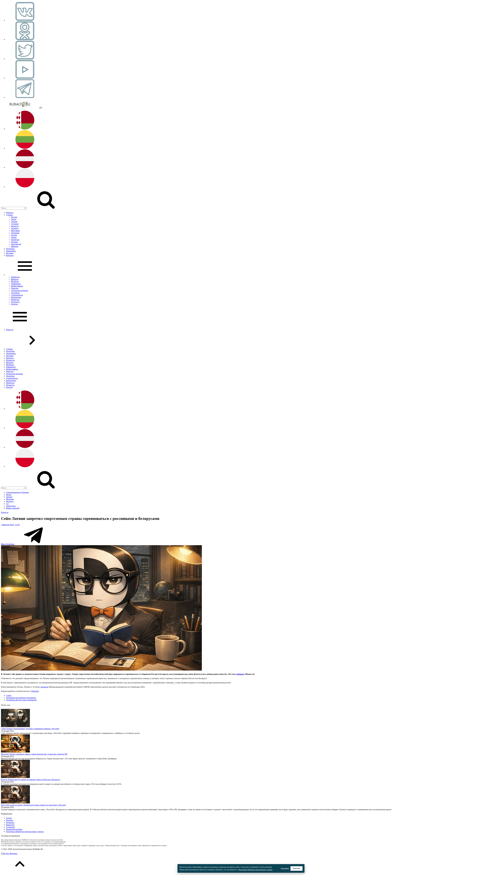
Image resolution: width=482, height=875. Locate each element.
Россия (14, 217)
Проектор (15, 299)
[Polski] (25, 187)
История (9, 253)
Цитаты (14, 304)
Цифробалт (16, 284)
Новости (9, 212)
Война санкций (12, 508)
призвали (44, 687)
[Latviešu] (25, 167)
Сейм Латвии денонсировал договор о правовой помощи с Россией (30, 729)
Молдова (10, 499)
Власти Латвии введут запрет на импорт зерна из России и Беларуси (30, 779)
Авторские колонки (19, 290)
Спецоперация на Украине (17, 492)
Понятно (296, 868)
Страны (9, 215)
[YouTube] (25, 78)
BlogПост (15, 281)
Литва (13, 219)
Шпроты (14, 279)
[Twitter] (25, 59)
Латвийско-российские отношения (21, 698)
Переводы (15, 277)
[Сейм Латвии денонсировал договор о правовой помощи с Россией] (15, 726)
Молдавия (15, 231)
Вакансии (10, 825)
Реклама (9, 820)
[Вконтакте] (25, 20)
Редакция (10, 822)
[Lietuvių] (25, 148)
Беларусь (15, 226)
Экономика (11, 251)
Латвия (14, 222)
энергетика (11, 506)
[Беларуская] (25, 129)
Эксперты (15, 293)
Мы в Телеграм (8, 544)
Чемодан (14, 288)
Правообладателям (14, 829)
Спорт (8, 695)
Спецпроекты (17, 295)
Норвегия (15, 240)
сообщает (240, 674)
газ (7, 504)
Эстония (14, 224)
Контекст (10, 255)
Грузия (14, 235)
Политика (10, 249)
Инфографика (17, 286)
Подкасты (15, 302)
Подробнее (285, 868)
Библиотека (16, 297)
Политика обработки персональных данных (25, 831)
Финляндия (16, 244)
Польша (14, 242)
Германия (15, 233)
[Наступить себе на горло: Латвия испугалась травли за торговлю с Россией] (15, 803)
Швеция (14, 246)
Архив (9, 818)
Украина (14, 228)
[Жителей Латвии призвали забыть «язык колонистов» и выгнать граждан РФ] (15, 752)
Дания (13, 237)
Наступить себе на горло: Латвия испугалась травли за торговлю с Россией (33, 805)
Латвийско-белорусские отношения (21, 700)
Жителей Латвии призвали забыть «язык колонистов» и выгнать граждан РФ (34, 754)
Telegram (34, 691)
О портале (10, 827)
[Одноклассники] (25, 39)
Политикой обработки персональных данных (255, 870)
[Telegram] (25, 97)
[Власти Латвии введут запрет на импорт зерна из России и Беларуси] (15, 777)
